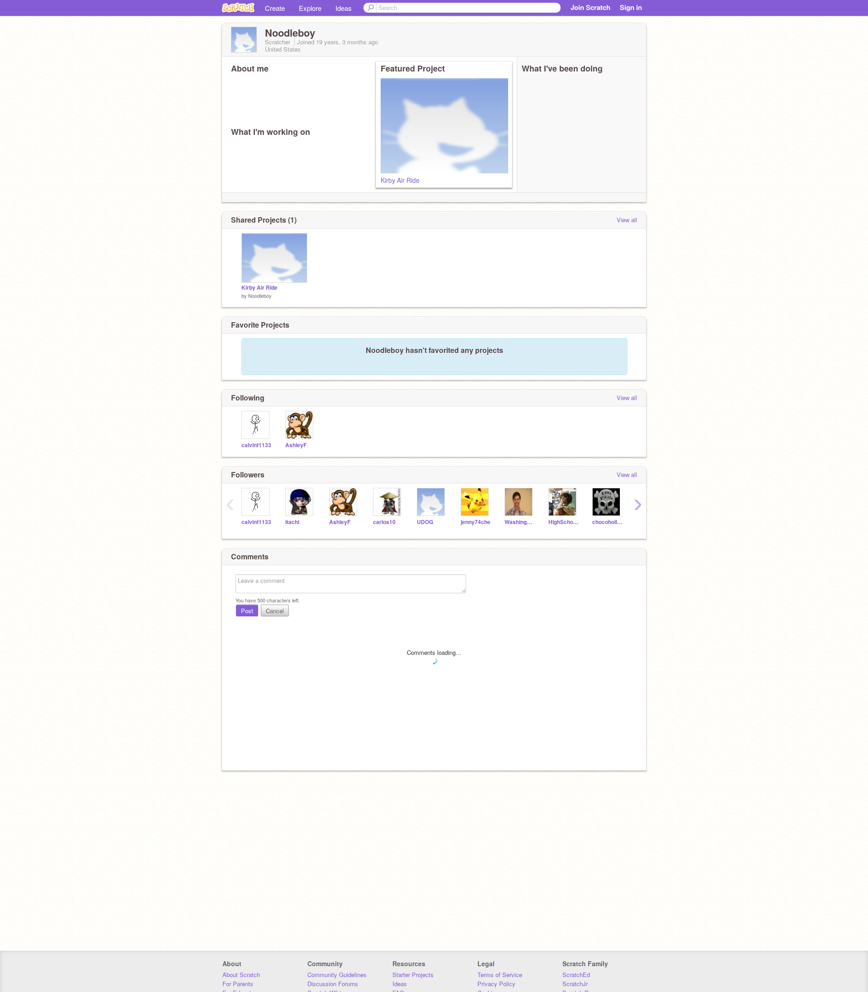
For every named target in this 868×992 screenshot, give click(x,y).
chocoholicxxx (607, 522)
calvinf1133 (256, 445)
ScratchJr (575, 983)
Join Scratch (590, 7)
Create (275, 8)
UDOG (425, 522)
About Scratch (241, 974)
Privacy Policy (496, 983)
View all (627, 219)
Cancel (275, 610)
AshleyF (296, 445)
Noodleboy (260, 295)
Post (247, 610)
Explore (310, 8)
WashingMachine (520, 522)
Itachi (292, 522)
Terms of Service (499, 974)
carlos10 (384, 522)
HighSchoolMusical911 (563, 522)
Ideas (343, 8)
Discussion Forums (332, 983)
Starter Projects (413, 974)
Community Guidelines (337, 974)
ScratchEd (576, 974)
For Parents (237, 983)
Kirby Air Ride (400, 180)
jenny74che (476, 522)
